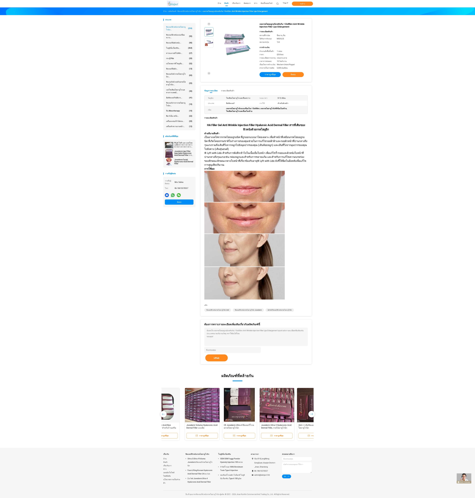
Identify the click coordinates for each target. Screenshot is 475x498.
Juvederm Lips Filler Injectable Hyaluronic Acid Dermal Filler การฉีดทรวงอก (183, 153)
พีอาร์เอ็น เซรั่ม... (179, 116)
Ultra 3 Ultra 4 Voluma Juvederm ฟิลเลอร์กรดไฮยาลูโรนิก (200, 462)
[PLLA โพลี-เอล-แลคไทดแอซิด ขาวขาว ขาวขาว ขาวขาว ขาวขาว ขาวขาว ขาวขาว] (169, 145)
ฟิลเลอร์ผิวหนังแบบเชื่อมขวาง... (179, 36)
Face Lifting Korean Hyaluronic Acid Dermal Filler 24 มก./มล (200, 472)
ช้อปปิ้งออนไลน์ (266, 3)
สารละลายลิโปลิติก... (179, 53)
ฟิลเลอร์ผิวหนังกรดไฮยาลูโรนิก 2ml (217, 310)
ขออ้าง (302, 4)
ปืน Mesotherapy (179, 111)
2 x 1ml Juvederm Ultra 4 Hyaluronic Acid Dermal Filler (199, 480)
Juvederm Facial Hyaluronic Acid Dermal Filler (183, 162)
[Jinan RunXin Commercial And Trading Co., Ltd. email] (167, 195)
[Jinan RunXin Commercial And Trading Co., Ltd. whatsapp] (173, 195)
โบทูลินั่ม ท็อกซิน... (179, 48)
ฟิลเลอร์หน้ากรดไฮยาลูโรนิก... (179, 75)
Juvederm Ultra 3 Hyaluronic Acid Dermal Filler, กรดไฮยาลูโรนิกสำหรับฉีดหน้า (255, 428)
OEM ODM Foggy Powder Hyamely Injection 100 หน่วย (231, 460)
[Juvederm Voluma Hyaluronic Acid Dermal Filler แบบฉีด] (180, 405)
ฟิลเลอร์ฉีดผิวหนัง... (179, 43)
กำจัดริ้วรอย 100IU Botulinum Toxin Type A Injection (231, 468)
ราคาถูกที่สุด (270, 74)
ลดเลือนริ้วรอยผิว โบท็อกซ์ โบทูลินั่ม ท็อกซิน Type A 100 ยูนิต (232, 476)
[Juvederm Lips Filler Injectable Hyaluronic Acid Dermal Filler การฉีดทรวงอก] (169, 153)
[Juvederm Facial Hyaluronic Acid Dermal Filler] (169, 162)
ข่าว (164, 469)
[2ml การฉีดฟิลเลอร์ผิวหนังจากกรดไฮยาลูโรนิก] (292, 405)
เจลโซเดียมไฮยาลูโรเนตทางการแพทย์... (179, 91)
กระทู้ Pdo (179, 58)
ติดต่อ (179, 202)
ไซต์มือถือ (167, 476)
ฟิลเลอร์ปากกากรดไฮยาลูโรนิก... (179, 104)
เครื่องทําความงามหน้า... (179, 126)
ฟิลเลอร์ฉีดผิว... (179, 69)
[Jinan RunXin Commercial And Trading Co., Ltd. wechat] (179, 195)
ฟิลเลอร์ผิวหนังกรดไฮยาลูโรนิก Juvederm (248, 310)
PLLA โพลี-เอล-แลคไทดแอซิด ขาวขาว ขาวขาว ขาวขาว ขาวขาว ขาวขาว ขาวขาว (183, 145)
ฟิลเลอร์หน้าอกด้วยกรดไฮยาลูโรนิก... (179, 83)
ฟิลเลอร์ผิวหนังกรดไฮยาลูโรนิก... (179, 28)
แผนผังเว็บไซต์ (168, 473)
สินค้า (165, 462)
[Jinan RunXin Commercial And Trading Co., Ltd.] (173, 4)
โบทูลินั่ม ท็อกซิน (224, 454)
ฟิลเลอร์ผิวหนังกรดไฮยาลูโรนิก (197, 454)
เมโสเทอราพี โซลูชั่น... (179, 64)
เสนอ (216, 357)
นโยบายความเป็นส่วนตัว (171, 481)
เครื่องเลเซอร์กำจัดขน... (179, 121)
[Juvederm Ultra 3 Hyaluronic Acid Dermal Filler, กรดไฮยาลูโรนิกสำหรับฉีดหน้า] (255, 405)
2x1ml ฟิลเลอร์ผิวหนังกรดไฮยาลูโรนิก (280, 310)
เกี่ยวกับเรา (167, 466)
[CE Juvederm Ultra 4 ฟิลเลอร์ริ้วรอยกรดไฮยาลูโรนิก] (218, 405)
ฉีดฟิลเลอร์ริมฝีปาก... (179, 98)
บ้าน (165, 459)
